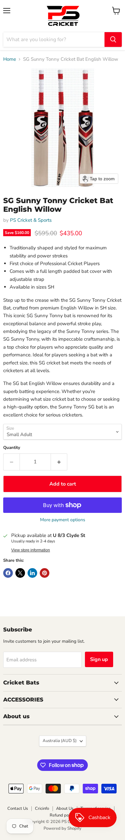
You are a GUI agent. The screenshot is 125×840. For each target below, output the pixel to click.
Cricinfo (42, 808)
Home (9, 59)
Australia (60, 741)
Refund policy (62, 815)
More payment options (62, 520)
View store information (30, 550)
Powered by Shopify (62, 828)
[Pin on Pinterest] (44, 573)
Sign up (99, 659)
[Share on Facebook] (8, 573)
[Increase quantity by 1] (59, 461)
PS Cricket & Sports (31, 220)
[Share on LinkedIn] (32, 573)
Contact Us (17, 808)
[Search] (113, 39)
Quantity (11, 447)
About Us (64, 808)
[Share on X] (20, 573)
